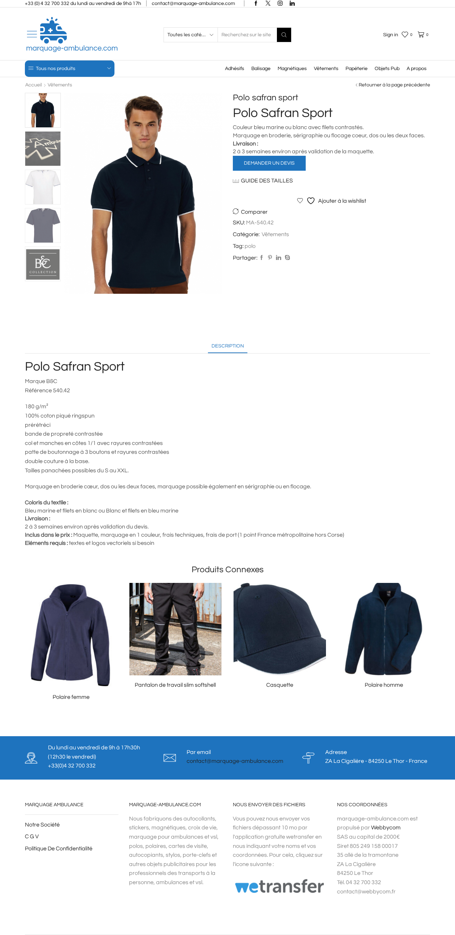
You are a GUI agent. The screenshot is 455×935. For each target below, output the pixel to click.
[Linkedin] (292, 4)
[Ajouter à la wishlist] (102, 676)
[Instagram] (280, 4)
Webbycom (386, 827)
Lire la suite (75, 676)
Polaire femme (71, 697)
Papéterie (357, 68)
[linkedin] (278, 258)
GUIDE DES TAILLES (267, 181)
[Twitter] (268, 4)
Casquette (279, 685)
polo (250, 246)
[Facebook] (255, 4)
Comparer (254, 212)
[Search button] (284, 35)
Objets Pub (387, 68)
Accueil (33, 85)
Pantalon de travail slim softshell (175, 685)
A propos (417, 68)
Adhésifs (234, 68)
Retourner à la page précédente (394, 85)
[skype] (286, 258)
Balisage (261, 68)
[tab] (227, 346)
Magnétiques (292, 68)
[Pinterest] (270, 258)
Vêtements (326, 68)
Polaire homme (384, 685)
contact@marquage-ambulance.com (235, 761)
